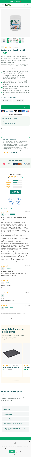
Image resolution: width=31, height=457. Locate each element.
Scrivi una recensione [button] (15, 192)
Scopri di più (4, 448)
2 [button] (13, 318)
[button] (2, 5)
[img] (4, 212)
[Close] (29, 441)
